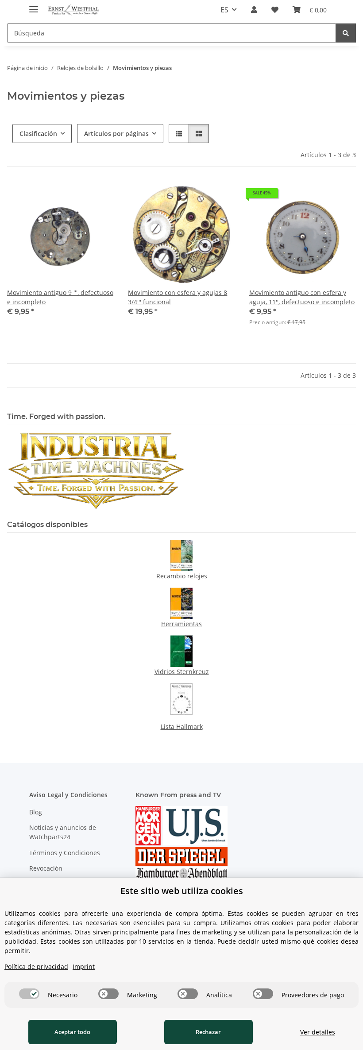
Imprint (84, 966)
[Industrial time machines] (96, 470)
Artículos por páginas (116, 133)
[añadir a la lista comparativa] (75, 196)
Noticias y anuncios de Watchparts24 (62, 832)
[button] (254, 10)
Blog (35, 812)
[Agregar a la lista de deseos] (98, 196)
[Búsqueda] (346, 33)
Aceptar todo (72, 1032)
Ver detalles (317, 1032)
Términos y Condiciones (64, 853)
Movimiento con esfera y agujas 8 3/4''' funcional (177, 297)
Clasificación (38, 133)
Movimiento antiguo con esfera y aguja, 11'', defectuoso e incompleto (302, 297)
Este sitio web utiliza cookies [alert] (181, 891)
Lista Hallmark (182, 726)
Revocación (45, 868)
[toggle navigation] (33, 5)
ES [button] (224, 10)
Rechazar (208, 1032)
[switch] (29, 993)
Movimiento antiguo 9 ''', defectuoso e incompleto (60, 297)
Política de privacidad (36, 966)
